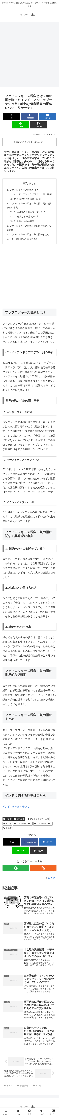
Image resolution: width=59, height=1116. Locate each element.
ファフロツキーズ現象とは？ (24, 189)
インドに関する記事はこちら (24, 239)
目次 (25, 183)
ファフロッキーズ (24, 823)
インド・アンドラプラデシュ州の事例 (33, 194)
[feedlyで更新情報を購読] (16, 868)
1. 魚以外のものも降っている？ (29, 212)
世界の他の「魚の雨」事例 (27, 199)
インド (9, 819)
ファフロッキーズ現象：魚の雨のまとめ (29, 234)
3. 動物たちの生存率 (24, 221)
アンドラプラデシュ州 (39, 819)
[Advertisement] (29, 55)
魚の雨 (8, 828)
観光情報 (20, 819)
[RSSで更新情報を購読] (43, 868)
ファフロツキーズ (44, 823)
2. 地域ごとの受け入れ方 (26, 216)
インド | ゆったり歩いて (16, 806)
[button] (38, 124)
